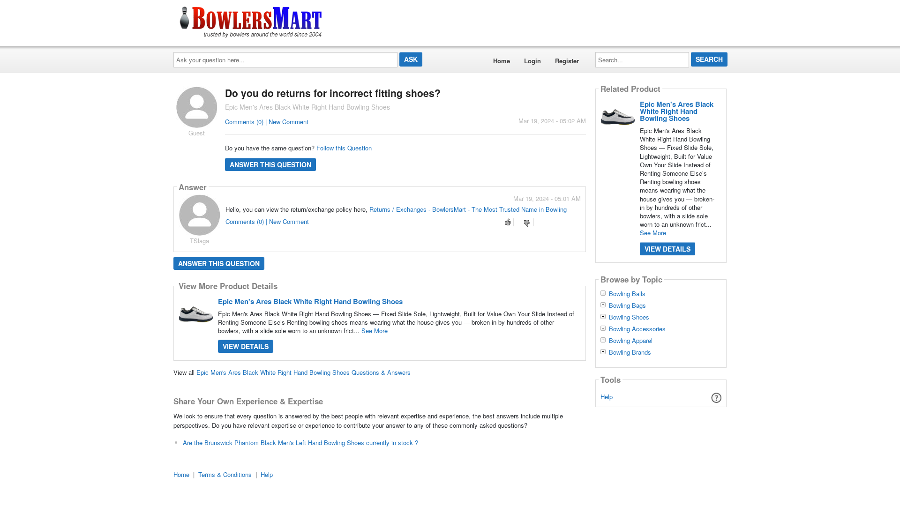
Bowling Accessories (637, 329)
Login (532, 60)
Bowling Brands (630, 352)
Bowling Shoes (629, 317)
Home (501, 60)
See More (374, 330)
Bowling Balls (627, 293)
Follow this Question (344, 147)
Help (606, 396)
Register (567, 60)
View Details (246, 346)
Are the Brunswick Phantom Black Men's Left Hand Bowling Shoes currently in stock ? (300, 442)
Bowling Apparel (630, 340)
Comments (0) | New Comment (266, 121)
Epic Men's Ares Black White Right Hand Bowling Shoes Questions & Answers (303, 372)
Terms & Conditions (225, 474)
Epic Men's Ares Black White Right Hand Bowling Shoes (310, 301)
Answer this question (270, 164)
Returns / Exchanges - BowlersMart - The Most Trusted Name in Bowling (468, 209)
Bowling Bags (627, 305)
